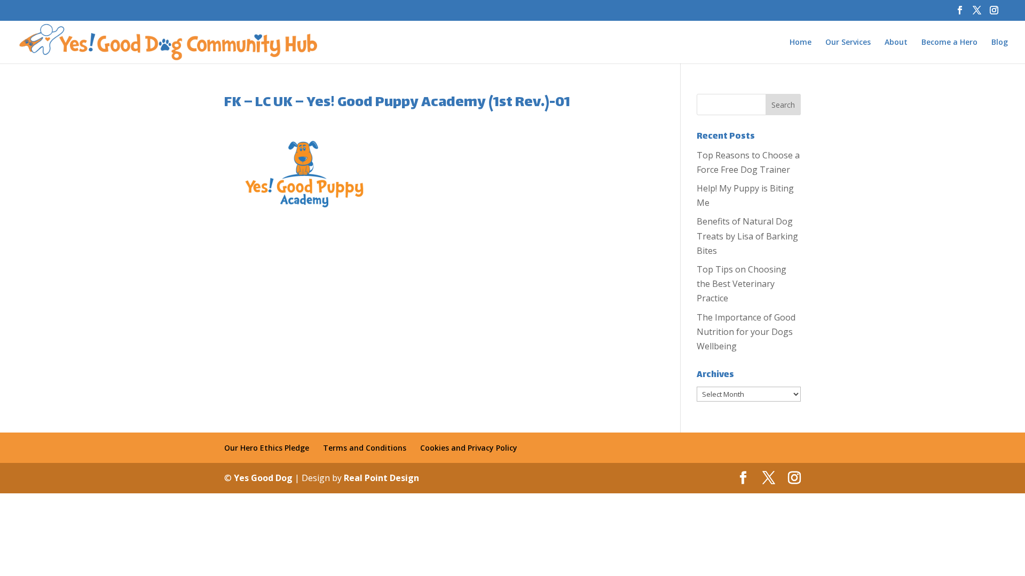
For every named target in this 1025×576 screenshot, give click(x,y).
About (896, 42)
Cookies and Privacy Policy (468, 448)
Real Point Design (381, 478)
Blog (999, 42)
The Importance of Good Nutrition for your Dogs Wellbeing (746, 331)
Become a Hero (949, 42)
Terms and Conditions (364, 448)
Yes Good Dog (264, 478)
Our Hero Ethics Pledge (266, 448)
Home (800, 42)
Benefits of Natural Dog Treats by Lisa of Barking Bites (747, 235)
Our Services (848, 42)
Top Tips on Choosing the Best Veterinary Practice (741, 283)
